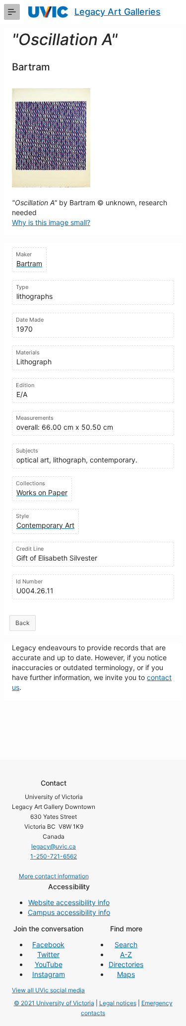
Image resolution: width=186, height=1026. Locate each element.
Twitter (48, 954)
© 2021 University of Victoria (54, 1003)
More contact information (54, 876)
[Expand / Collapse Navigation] (12, 12)
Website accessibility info (69, 902)
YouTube (48, 964)
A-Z (126, 954)
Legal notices (117, 1003)
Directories (126, 964)
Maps (126, 974)
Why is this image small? (51, 222)
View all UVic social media (48, 990)
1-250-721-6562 (53, 856)
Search (126, 944)
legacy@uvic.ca (53, 846)
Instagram (48, 974)
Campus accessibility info (69, 912)
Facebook (48, 944)
